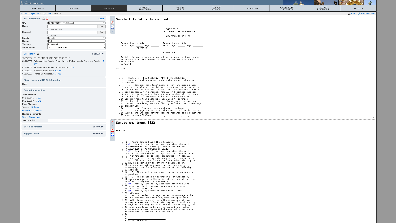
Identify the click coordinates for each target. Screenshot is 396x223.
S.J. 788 (57, 74)
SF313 (38, 98)
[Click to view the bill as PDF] (112, 22)
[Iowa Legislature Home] (198, 2)
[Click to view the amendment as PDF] (112, 130)
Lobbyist (323, 8)
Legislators (73, 8)
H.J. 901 (58, 71)
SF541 (38, 101)
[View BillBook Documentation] (46, 18)
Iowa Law (180, 8)
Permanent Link (367, 13)
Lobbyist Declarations (32, 110)
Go (101, 32)
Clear (101, 18)
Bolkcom (35, 107)
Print (353, 13)
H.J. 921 (73, 67)
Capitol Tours (287, 8)
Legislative (216, 8)
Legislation (108, 8)
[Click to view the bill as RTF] (112, 27)
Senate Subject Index (32, 117)
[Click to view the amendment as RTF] (112, 134)
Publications (251, 8)
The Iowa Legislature (30, 13)
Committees (145, 8)
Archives (358, 8)
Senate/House (37, 8)
